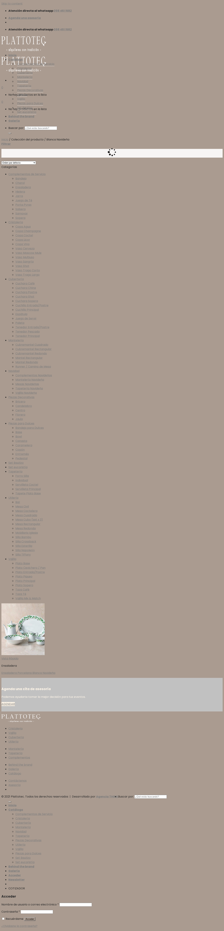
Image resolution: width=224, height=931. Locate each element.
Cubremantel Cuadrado (31, 345)
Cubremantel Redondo (31, 353)
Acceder (30, 919)
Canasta (21, 441)
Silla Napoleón (25, 550)
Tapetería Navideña (29, 388)
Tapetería (24, 86)
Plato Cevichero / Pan (30, 568)
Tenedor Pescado (27, 332)
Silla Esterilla (23, 546)
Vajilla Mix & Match (28, 598)
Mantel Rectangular (29, 358)
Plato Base (22, 563)
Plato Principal (25, 581)
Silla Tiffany (23, 555)
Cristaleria (15, 729)
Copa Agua (23, 227)
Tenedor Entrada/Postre (32, 327)
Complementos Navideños (33, 375)
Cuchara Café (25, 283)
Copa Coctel (24, 235)
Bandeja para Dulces (29, 428)
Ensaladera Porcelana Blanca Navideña (28, 673)
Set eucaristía (26, 112)
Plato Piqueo (23, 576)
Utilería (22, 95)
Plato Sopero (24, 585)
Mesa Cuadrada (26, 515)
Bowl (18, 437)
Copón (20, 450)
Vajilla (21, 99)
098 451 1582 (63, 11)
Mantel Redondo (26, 362)
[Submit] (9, 133)
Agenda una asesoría (24, 18)
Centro (20, 410)
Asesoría (14, 785)
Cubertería (25, 73)
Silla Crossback (25, 541)
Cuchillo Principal (27, 310)
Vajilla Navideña (26, 393)
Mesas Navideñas (27, 384)
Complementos (19, 758)
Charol (20, 183)
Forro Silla (22, 476)
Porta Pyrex (23, 205)
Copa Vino (22, 244)
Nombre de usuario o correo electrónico (30, 904)
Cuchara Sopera (26, 301)
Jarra (19, 196)
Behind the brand (21, 116)
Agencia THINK (107, 797)
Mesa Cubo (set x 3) (29, 520)
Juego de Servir (26, 318)
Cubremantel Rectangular (33, 349)
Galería (14, 121)
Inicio (12, 55)
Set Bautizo (24, 108)
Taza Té (20, 594)
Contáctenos (17, 781)
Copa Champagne (28, 231)
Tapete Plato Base (28, 493)
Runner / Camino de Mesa (33, 367)
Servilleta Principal (28, 489)
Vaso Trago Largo (27, 275)
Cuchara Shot (24, 297)
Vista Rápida (9, 659)
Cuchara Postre (26, 292)
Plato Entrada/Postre (30, 572)
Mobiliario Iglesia (26, 533)
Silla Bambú (23, 537)
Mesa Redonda (25, 528)
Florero (20, 415)
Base (18, 432)
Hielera (20, 192)
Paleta (19, 323)
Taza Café (22, 590)
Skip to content (12, 4)
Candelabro (23, 406)
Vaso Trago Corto (27, 270)
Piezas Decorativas (30, 90)
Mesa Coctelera (26, 511)
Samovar (21, 213)
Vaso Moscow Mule (28, 253)
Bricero (20, 402)
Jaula (19, 419)
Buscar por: (16, 128)
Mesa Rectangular (27, 524)
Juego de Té (23, 200)
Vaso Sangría (24, 262)
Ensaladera (23, 187)
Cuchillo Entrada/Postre (31, 305)
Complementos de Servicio (35, 64)
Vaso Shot (22, 266)
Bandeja (20, 179)
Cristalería (24, 68)
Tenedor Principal (27, 336)
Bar (17, 502)
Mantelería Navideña (29, 380)
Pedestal (21, 458)
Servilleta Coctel (26, 485)
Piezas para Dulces (30, 103)
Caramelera (23, 445)
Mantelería (24, 77)
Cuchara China (25, 288)
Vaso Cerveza (24, 248)
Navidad (22, 81)
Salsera (20, 209)
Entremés (22, 454)
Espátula (21, 314)
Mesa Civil (22, 507)
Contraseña (10, 912)
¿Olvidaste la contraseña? (19, 926)
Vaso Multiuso (24, 257)
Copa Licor (22, 240)
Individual (21, 480)
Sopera (20, 218)
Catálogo (15, 60)
